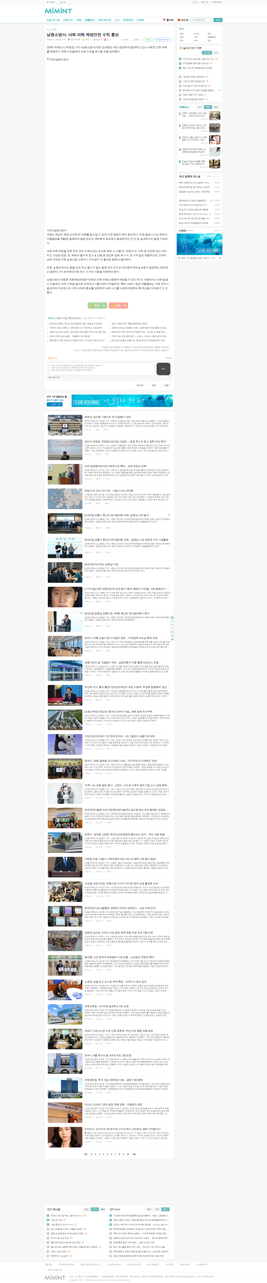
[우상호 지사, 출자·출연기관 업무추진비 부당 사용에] (65, 695)
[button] (194, 2)
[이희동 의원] (65, 867)
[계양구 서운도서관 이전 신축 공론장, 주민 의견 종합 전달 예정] (65, 1039)
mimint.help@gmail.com (185, 1277)
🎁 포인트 (183, 20)
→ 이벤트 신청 (55, 404)
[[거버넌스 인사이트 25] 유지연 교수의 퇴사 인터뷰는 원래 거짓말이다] (65, 1137)
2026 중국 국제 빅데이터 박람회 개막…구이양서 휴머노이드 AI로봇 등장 (78, 340)
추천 (208, 107)
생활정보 (90, 20)
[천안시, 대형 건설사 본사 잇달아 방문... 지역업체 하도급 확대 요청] (65, 646)
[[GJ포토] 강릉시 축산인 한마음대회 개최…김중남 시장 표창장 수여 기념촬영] (65, 548)
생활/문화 (212, 37)
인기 (200, 107)
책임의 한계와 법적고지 (90, 1264)
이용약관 (48, 1264)
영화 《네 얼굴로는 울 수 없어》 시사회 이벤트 (202, 258)
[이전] (179, 257)
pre (172, 625)
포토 (209, 41)
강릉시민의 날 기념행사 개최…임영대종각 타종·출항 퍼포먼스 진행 (140, 328)
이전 (154, 385)
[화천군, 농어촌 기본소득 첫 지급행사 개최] (65, 425)
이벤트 (140, 20)
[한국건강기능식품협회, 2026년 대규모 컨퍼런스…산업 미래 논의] (65, 916)
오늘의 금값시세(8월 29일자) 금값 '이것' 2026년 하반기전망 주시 (194, 164)
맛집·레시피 (104, 20)
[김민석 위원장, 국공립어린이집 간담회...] (65, 449)
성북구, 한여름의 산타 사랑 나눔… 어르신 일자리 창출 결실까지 (194, 115)
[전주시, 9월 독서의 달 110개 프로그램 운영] (65, 1063)
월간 (103, 1209)
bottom (172, 640)
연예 (181, 34)
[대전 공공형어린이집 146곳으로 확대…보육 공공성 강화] (65, 474)
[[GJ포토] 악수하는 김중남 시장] (65, 572)
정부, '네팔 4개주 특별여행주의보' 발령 (129, 323)
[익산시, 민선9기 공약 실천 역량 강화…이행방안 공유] (65, 1112)
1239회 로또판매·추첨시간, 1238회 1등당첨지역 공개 (194, 150)
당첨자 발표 (185, 1264)
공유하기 (137, 40)
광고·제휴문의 (153, 1264)
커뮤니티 (68, 20)
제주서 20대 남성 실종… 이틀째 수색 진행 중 (69, 336)
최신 (216, 107)
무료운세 (128, 20)
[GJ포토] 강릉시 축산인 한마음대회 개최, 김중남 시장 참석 (75, 323)
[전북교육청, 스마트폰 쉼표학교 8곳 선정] (65, 1014)
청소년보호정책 (133, 1264)
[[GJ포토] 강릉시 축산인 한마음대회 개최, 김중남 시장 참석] (65, 523)
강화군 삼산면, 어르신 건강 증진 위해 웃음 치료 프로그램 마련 (77, 332)
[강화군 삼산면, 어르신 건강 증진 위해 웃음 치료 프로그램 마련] (65, 940)
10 (128, 1154)
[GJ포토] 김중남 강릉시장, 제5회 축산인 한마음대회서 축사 (138, 340)
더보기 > (217, 231)
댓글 (172, 636)
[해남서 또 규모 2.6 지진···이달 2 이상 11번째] (65, 498)
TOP (172, 621)
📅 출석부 (168, 20)
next (172, 632)
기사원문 (125, 40)
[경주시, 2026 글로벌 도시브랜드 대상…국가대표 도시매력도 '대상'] (65, 769)
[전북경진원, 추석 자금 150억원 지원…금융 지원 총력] (65, 1088)
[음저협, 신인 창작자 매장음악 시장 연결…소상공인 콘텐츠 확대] (65, 965)
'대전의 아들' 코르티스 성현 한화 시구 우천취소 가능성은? (75, 328)
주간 (95, 1209)
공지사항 (169, 1264)
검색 (218, 20)
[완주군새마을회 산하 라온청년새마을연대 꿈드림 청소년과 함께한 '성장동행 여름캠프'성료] (65, 818)
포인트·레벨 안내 (55, 1270)
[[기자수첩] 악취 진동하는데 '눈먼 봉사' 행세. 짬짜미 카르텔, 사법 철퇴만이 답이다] (65, 597)
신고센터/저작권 (114, 1264)
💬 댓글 (97, 40)
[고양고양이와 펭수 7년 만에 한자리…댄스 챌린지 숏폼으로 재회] (65, 744)
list (172, 628)
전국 (181, 41)
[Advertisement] (189, 11)
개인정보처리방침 (66, 1264)
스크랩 (147, 40)
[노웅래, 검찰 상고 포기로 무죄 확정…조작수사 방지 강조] (65, 989)
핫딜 (78, 20)
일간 (87, 1209)
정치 (209, 34)
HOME (172, 617)
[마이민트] (50, 2)
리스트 (140, 385)
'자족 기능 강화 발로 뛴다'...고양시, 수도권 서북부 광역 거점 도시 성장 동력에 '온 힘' (140, 336)
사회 (195, 37)
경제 (181, 37)
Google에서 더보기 (163, 40)
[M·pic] (63, 2)
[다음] (220, 257)
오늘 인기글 (53, 20)
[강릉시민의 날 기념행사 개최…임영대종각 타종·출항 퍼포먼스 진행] (65, 670)
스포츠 (196, 34)
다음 (166, 385)
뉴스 (117, 20)
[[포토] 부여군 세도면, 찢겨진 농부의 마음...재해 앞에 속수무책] (65, 719)
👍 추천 (86, 40)
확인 (163, 369)
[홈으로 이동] (58, 10)
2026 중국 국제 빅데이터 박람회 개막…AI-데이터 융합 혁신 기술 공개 (140, 332)
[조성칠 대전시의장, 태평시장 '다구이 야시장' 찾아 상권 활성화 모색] (65, 891)
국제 (195, 41)
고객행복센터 (202, 1264)
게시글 (207, 53)
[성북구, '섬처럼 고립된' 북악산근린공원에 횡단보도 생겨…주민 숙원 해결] (65, 842)
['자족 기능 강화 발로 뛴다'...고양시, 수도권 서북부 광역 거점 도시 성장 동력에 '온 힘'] (65, 793)
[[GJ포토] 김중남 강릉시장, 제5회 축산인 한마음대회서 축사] (65, 621)
